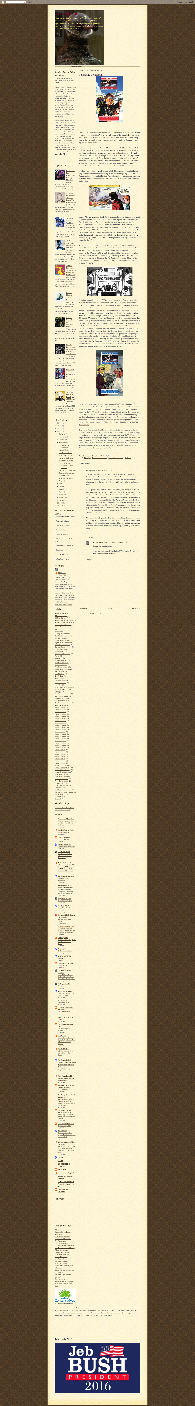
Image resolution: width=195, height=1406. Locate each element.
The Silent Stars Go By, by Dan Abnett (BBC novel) (71, 244)
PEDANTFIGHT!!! (64, 1012)
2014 (59, 426)
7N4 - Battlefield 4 (63, 1090)
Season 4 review (60, 752)
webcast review (60, 796)
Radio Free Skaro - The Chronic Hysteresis (66, 1086)
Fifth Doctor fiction (61, 660)
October (62, 439)
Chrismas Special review (63, 625)
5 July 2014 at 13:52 (120, 542)
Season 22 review (60, 738)
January (62, 500)
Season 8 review (60, 761)
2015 (59, 423)
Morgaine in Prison (61, 689)
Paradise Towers (64, 450)
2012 (59, 431)
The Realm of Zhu (64, 852)
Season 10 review (60, 709)
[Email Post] (107, 456)
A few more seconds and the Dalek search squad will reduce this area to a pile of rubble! (66, 1149)
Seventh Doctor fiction (62, 770)
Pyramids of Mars (116, 447)
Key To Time (59, 676)
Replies (92, 537)
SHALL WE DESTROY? (66, 1017)
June (60, 486)
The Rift (60, 1157)
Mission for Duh (64, 475)
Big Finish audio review (62, 622)
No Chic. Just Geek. (64, 844)
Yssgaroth (58, 799)
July (60, 483)
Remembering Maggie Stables (64, 1070)
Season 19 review (60, 729)
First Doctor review (61, 667)
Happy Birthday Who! (64, 1126)
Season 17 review (60, 725)
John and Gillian (114, 153)
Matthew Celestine (62, 574)
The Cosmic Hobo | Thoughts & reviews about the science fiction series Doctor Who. (67, 1063)
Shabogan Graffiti (64, 984)
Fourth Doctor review (62, 669)
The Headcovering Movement (65, 1245)
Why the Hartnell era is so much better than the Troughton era (71, 349)
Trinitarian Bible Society (63, 1239)
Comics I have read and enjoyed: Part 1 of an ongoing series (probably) (67, 1135)
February (62, 497)
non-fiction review (61, 698)
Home (110, 608)
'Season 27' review (61, 613)
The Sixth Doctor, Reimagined (63, 879)
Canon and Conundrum (66, 473)
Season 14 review (60, 718)
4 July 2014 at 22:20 (104, 470)
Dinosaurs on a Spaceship (67, 470)
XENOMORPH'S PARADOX (64, 1165)
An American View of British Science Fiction (65, 886)
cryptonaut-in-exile (64, 899)
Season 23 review (60, 741)
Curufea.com (59, 1272)
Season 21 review (60, 736)
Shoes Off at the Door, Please (64, 808)
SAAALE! (61, 1019)
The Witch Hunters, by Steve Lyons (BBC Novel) (70, 395)
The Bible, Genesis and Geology (65, 1248)
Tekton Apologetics (61, 1250)
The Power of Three (65, 453)
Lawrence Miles (60, 680)
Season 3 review (60, 749)
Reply (88, 531)
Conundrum (117, 132)
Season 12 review (60, 714)
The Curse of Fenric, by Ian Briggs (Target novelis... (66, 465)
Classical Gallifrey (64, 1049)
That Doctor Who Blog (66, 963)
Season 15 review (60, 721)
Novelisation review (61, 700)
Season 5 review (60, 754)
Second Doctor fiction (62, 765)
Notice (60, 986)
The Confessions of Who (66, 1124)
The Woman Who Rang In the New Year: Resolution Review (67, 942)
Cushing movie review (62, 633)
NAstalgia (58, 691)
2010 (59, 506)
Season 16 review (60, 723)
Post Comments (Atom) (98, 613)
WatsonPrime (62, 1131)
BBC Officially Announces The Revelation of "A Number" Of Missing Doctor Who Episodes (66, 1102)
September (62, 442)
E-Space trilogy (60, 638)
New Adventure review (62, 694)
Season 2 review (60, 732)
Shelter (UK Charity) (61, 1257)
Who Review (62, 1169)
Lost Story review (60, 683)
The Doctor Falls (63, 965)
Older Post (136, 608)
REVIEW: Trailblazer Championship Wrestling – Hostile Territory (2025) (66, 892)
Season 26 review (60, 747)
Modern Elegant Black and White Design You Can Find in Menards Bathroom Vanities (66, 1041)
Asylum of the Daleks (66, 478)
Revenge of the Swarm (70, 370)
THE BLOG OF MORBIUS (63, 1190)
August (61, 481)
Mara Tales (58, 685)
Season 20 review (60, 734)
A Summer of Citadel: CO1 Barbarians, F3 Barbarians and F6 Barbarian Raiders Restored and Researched (66, 868)
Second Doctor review (62, 767)
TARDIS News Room (62, 1252)
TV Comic (58, 787)
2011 (59, 503)
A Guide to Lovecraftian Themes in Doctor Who (70, 196)
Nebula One (62, 1036)
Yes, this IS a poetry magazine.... (64, 1030)
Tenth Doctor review (61, 779)
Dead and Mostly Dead (65, 901)
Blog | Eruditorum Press (66, 926)
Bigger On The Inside (65, 991)
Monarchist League (61, 1263)
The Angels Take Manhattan (64, 446)
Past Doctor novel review (63, 703)
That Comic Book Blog (65, 1076)
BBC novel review (61, 618)
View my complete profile (63, 604)
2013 (59, 429)
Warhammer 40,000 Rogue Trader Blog (65, 1111)
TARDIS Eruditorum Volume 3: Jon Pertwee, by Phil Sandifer (71, 270)
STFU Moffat (62, 1000)
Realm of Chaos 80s (64, 863)
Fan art (57, 656)
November (62, 437)
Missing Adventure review (63, 687)
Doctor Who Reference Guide (64, 1270)
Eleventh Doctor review (62, 647)
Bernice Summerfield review (64, 620)
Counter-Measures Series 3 (69, 295)
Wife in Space (59, 1230)
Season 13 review (60, 716)
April (61, 492)
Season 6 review (60, 756)
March (61, 495)
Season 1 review (60, 707)
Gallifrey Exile (63, 938)
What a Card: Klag (63, 832)
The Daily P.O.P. (63, 906)
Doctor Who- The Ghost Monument (65, 909)
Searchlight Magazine (62, 1259)
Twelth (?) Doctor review (63, 790)
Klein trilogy (59, 678)
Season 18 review (60, 727)
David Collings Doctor (62, 636)
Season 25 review (60, 745)
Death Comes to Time (66, 455)
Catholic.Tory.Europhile (63, 810)
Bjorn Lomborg (60, 1279)
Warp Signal (62, 949)
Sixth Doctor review (61, 776)
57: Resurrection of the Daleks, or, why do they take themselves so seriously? (66, 931)
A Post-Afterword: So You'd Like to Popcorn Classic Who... (66, 1053)
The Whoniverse (60, 1241)
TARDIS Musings (64, 837)
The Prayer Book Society (63, 1243)
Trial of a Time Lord (61, 785)
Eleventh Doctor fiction (62, 645)
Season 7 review (60, 758)
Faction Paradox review (62, 654)
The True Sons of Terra (65, 951)
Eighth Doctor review (62, 642)
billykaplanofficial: (63, 1002)
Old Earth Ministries (61, 1261)
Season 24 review (60, 743)
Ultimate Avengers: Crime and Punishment (66, 1079)
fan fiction (58, 658)
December (62, 434)
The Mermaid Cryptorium (67, 1173)
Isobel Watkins (59, 674)
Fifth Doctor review (61, 663)
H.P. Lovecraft (59, 671)
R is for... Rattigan (63, 839)
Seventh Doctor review (62, 772)
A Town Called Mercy (66, 460)
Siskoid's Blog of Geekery (66, 830)
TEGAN (60, 1161)
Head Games (132, 135)
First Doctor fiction (61, 665)
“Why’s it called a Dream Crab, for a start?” (66, 994)
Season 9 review (60, 763)
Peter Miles (61, 958)
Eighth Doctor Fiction (62, 640)
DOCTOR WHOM (64, 956)
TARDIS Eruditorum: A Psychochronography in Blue (66, 1184)
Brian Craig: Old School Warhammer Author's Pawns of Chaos (66, 1117)
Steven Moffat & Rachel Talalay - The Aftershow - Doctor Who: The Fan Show (66, 977)
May (60, 489)
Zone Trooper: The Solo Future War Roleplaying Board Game (65, 856)
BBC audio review (61, 616)
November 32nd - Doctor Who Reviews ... (66, 916)
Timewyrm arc (59, 783)
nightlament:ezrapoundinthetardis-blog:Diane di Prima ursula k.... (67, 823)
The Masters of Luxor (70, 219)
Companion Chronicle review (64, 627)
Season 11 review (60, 712)
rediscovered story (61, 705)
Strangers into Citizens (62, 1254)
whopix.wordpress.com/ (66, 876)
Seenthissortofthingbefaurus (66, 847)
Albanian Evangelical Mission (64, 1281)
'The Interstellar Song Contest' (64, 920)
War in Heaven (60, 794)
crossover (58, 631)
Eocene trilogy (59, 651)
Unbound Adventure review (64, 792)
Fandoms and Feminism (66, 819)
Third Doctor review (61, 781)
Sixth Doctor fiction (61, 774)
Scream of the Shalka (66, 458)
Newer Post (83, 608)
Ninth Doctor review (61, 696)
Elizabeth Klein (60, 649)
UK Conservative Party (62, 1236)
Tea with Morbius (69, 13)
